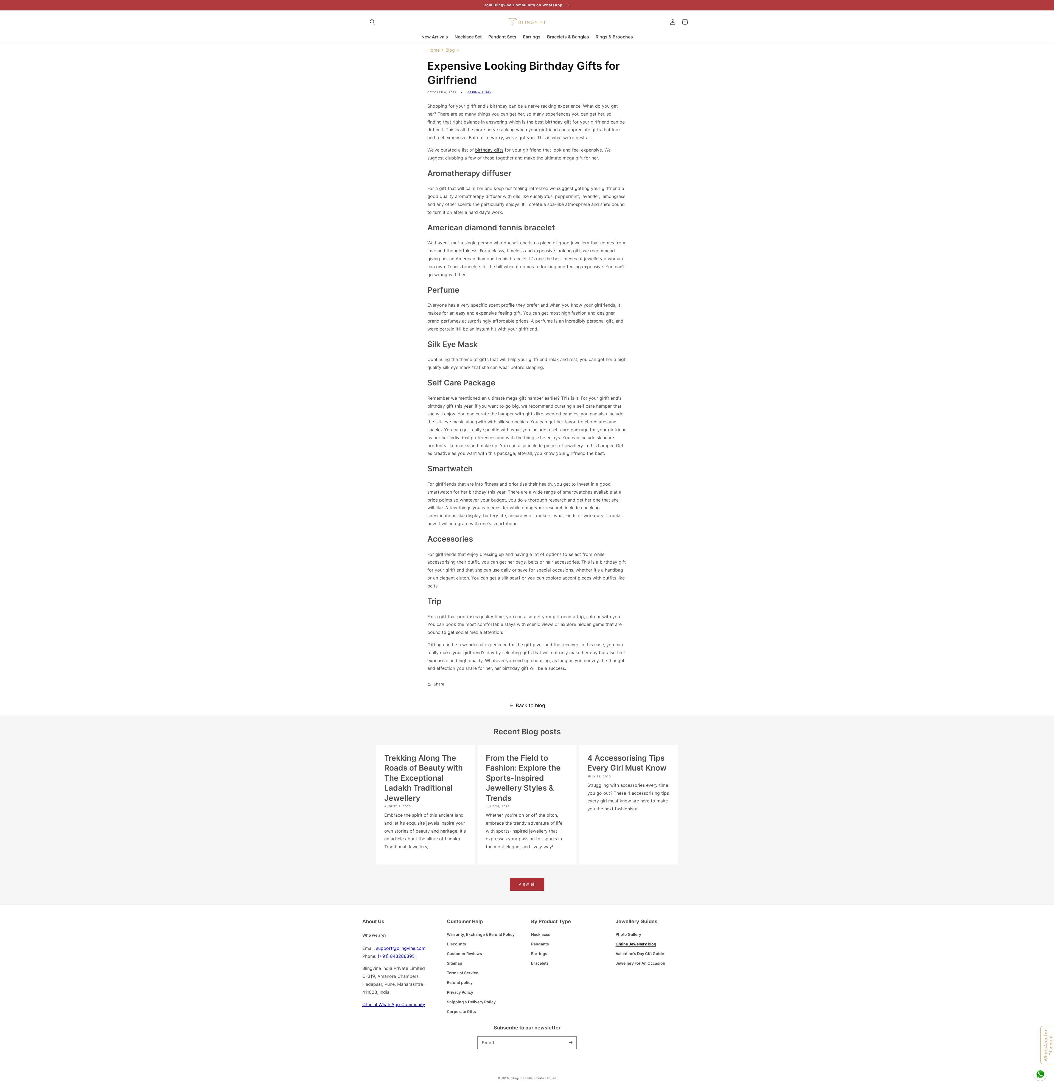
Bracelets (540, 963)
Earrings (539, 953)
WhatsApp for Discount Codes (1048, 1045)
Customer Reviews (464, 953)
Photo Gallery (628, 934)
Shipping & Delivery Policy (471, 1002)
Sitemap (454, 963)
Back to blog (530, 705)
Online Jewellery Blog (636, 944)
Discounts (456, 944)
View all (527, 884)
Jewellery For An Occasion (640, 963)
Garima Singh (479, 92)
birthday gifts (489, 150)
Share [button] (439, 684)
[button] (372, 22)
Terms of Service (462, 972)
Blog (450, 50)
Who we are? (374, 935)
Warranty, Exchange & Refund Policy (481, 934)
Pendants (540, 944)
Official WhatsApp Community (393, 1004)
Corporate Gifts (461, 1011)
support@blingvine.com (400, 948)
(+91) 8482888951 (397, 956)
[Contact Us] (1040, 1074)
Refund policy (460, 982)
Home (433, 50)
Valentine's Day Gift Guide (640, 953)
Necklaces (540, 934)
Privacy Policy (460, 992)
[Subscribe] (570, 1043)
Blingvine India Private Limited (533, 1078)
